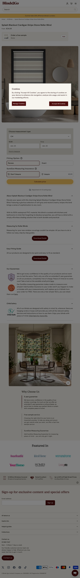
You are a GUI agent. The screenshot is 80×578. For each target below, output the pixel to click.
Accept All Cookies (58, 103)
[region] (40, 96)
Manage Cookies (19, 103)
